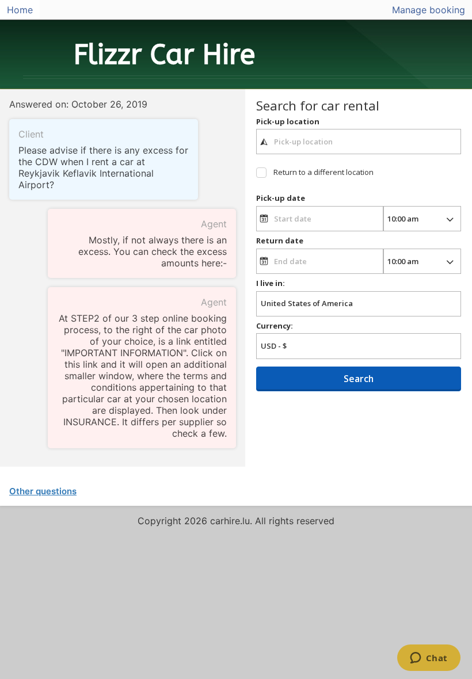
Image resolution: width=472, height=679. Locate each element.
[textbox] (358, 141)
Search (359, 378)
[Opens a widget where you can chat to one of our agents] (428, 658)
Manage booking (428, 10)
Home (20, 10)
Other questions (43, 491)
